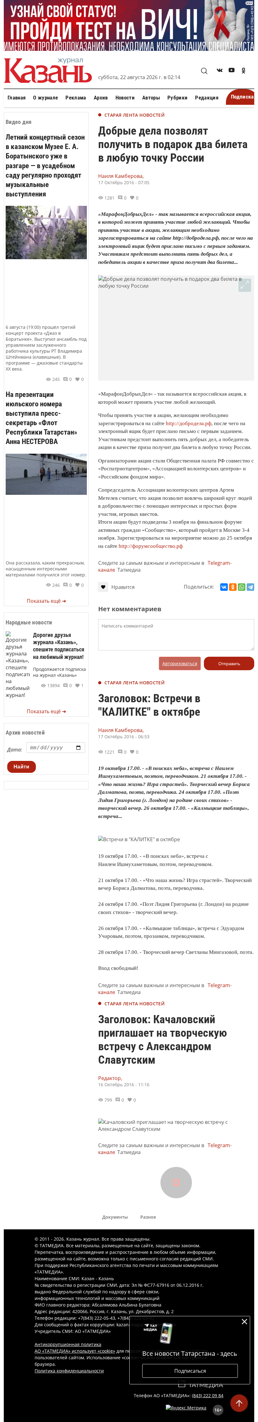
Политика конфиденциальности (69, 1371)
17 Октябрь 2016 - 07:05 (123, 182)
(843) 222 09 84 (207, 1395)
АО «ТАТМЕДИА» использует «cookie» (75, 1351)
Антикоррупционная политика (68, 1344)
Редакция (206, 97)
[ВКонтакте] (224, 587)
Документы (115, 1217)
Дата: (14, 749)
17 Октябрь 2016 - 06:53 (123, 737)
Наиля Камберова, (121, 176)
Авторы (151, 97)
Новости (125, 97)
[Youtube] (231, 71)
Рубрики (177, 97)
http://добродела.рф (188, 423)
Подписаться (190, 1370)
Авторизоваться (179, 663)
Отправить (229, 663)
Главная (16, 97)
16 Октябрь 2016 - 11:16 (123, 1085)
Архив (101, 97)
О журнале (45, 97)
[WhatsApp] (241, 587)
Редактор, (110, 1078)
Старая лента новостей (134, 115)
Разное (148, 1217)
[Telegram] (250, 587)
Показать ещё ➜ (46, 600)
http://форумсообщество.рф (151, 546)
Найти (22, 766)
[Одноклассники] (233, 587)
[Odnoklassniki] (243, 71)
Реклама (75, 97)
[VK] (219, 71)
